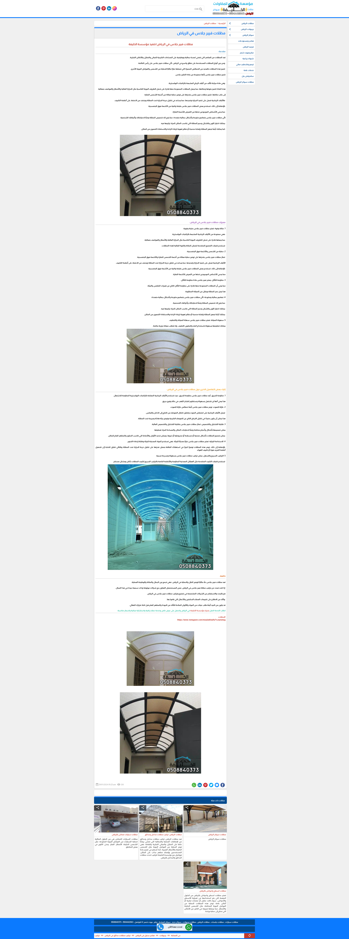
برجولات (205, 935)
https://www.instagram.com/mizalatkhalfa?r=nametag (201, 620)
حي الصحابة (218, 935)
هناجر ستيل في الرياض (187, 935)
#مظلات (221, 617)
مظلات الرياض (210, 23)
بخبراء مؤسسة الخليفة (199, 610)
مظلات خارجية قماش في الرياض (97, 935)
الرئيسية (221, 23)
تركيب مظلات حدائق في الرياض (160, 935)
